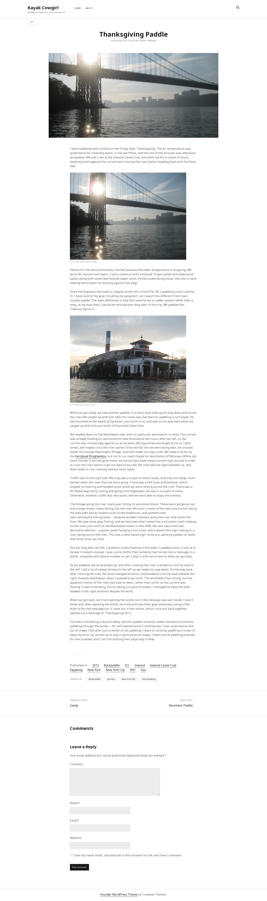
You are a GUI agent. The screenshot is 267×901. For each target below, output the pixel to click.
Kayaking (76, 670)
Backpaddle (112, 665)
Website (75, 838)
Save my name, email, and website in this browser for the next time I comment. (128, 855)
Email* (74, 820)
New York (94, 670)
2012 (95, 665)
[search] (238, 7)
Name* (75, 803)
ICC (127, 665)
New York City (115, 670)
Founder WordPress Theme (118, 894)
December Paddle (181, 705)
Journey (111, 679)
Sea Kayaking (148, 679)
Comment (76, 764)
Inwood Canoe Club (163, 665)
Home (77, 8)
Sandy (74, 705)
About (89, 8)
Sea (143, 670)
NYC (133, 670)
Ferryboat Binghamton (90, 456)
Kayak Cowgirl (43, 8)
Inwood (140, 665)
